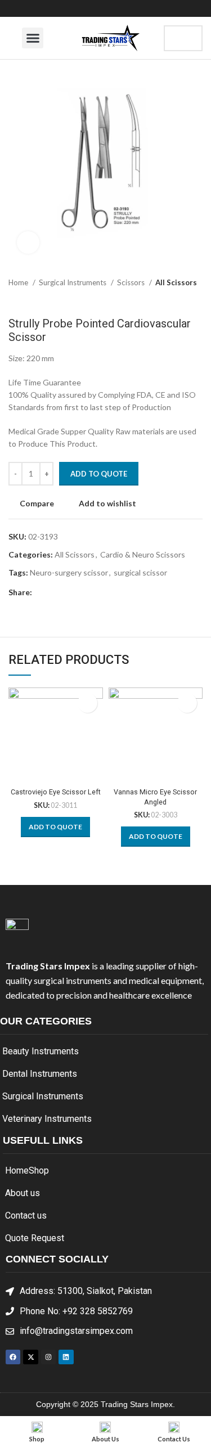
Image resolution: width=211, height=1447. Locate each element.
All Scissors (176, 282)
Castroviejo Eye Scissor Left (56, 792)
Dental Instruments (39, 1073)
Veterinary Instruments (47, 1118)
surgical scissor (140, 572)
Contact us (26, 1215)
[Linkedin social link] (80, 592)
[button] (32, 38)
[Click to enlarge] (28, 242)
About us (22, 1193)
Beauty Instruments (40, 1051)
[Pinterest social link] (67, 592)
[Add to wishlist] (87, 703)
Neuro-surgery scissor (69, 572)
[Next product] (197, 299)
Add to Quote (98, 473)
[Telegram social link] (93, 592)
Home (19, 282)
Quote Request (34, 1238)
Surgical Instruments (73, 282)
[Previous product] (174, 299)
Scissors (131, 282)
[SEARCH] (184, 38)
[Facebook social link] (41, 592)
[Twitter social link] (54, 592)
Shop (39, 1170)
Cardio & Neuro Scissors (142, 554)
